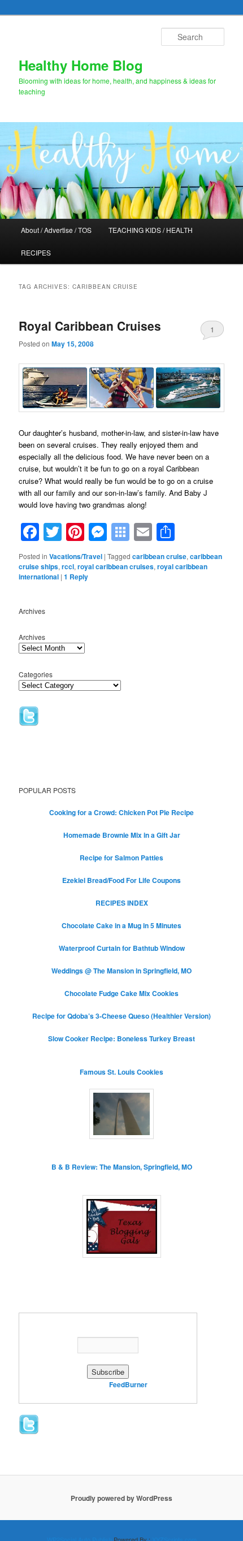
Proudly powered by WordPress (121, 1498)
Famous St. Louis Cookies (121, 1072)
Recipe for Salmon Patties (121, 857)
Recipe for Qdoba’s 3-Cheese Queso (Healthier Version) (121, 1016)
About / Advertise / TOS (56, 230)
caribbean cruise (159, 556)
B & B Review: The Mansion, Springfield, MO (121, 1167)
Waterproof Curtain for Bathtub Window (122, 948)
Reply (76, 577)
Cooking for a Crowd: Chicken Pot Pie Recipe (121, 812)
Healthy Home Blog (81, 65)
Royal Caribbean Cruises (90, 325)
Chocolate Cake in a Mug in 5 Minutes (121, 925)
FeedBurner (128, 1384)
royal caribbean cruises (115, 566)
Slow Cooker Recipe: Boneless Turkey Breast (121, 1038)
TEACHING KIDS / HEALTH (151, 230)
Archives (32, 637)
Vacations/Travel (75, 556)
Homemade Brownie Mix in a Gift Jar (121, 835)
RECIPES (36, 252)
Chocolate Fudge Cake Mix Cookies (121, 993)
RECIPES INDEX (122, 903)
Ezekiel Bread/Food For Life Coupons (121, 880)
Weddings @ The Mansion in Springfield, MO (121, 971)
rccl (68, 566)
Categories (36, 674)
